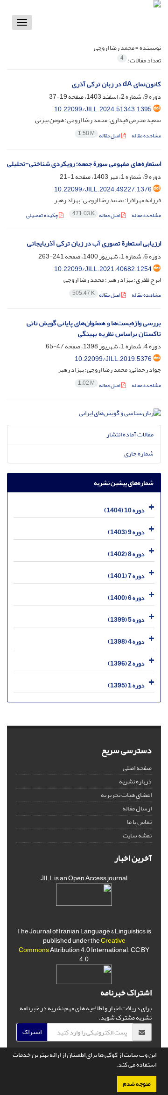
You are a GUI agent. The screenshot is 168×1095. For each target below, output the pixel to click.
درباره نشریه (135, 781)
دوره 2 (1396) (126, 663)
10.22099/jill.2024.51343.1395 (103, 109)
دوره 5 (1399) (126, 619)
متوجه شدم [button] (137, 1083)
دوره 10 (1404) (124, 510)
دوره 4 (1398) (126, 641)
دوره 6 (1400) (126, 598)
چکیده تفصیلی (42, 215)
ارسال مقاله (137, 808)
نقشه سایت (137, 835)
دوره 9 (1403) (126, 532)
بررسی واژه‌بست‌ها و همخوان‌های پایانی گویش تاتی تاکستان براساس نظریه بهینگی (94, 328)
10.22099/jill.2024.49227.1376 (103, 189)
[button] (113, 1065)
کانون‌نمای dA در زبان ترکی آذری (116, 84)
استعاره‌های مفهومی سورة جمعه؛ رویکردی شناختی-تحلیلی (84, 163)
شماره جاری (139, 453)
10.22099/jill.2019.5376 (113, 359)
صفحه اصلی (137, 768)
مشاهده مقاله (146, 135)
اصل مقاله (99, 135)
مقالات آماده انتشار (130, 434)
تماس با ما (139, 822)
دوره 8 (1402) (126, 554)
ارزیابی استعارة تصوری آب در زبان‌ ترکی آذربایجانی (94, 243)
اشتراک (32, 1032)
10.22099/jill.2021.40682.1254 (103, 269)
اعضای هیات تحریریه (126, 795)
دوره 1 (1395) (126, 685)
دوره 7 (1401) (126, 576)
